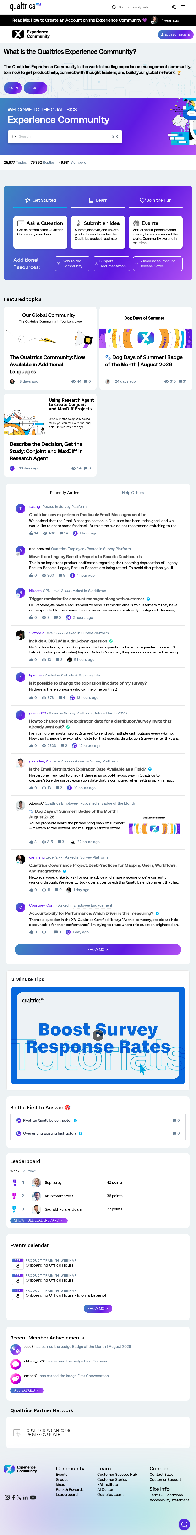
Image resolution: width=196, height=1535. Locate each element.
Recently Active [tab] (64, 492)
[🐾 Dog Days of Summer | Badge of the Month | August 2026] (145, 348)
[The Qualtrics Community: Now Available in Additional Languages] (50, 348)
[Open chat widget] (184, 1524)
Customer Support (165, 1479)
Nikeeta (35, 591)
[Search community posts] (114, 7)
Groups (62, 1479)
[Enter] (12, 136)
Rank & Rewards (70, 1489)
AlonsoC (36, 803)
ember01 (31, 1376)
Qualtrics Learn (110, 1494)
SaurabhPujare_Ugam (63, 1209)
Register (35, 88)
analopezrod (39, 549)
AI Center (105, 1489)
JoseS (28, 1346)
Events (61, 1474)
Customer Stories (112, 1479)
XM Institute (107, 1484)
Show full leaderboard (36, 1220)
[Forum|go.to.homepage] (81, 34)
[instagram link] (7, 1498)
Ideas (60, 1484)
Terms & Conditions (166, 1495)
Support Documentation (112, 263)
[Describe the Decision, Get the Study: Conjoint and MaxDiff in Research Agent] (50, 435)
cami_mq (37, 857)
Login (13, 88)
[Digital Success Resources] (183, 7)
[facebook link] (13, 1498)
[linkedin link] (25, 1498)
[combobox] (65, 136)
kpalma (35, 675)
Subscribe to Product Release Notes (157, 263)
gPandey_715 (40, 761)
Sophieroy (53, 1183)
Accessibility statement (169, 1500)
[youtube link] (33, 1498)
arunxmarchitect (59, 1196)
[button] (5, 35)
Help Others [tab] (133, 492)
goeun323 (37, 713)
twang (34, 507)
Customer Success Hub (117, 1474)
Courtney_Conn (42, 905)
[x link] (19, 1498)
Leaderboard (67, 1494)
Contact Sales (162, 1474)
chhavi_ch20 (34, 1361)
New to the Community (72, 263)
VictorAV (36, 633)
